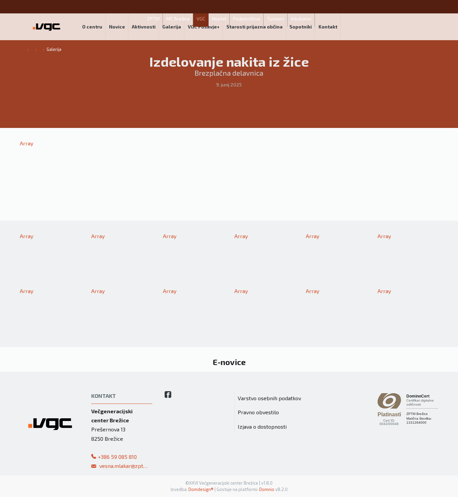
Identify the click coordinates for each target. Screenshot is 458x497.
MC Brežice (178, 18)
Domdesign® (201, 489)
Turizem (275, 18)
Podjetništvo (246, 18)
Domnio (266, 489)
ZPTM (153, 18)
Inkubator (301, 18)
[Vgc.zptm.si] (46, 26)
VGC (200, 18)
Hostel (219, 18)
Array (26, 143)
